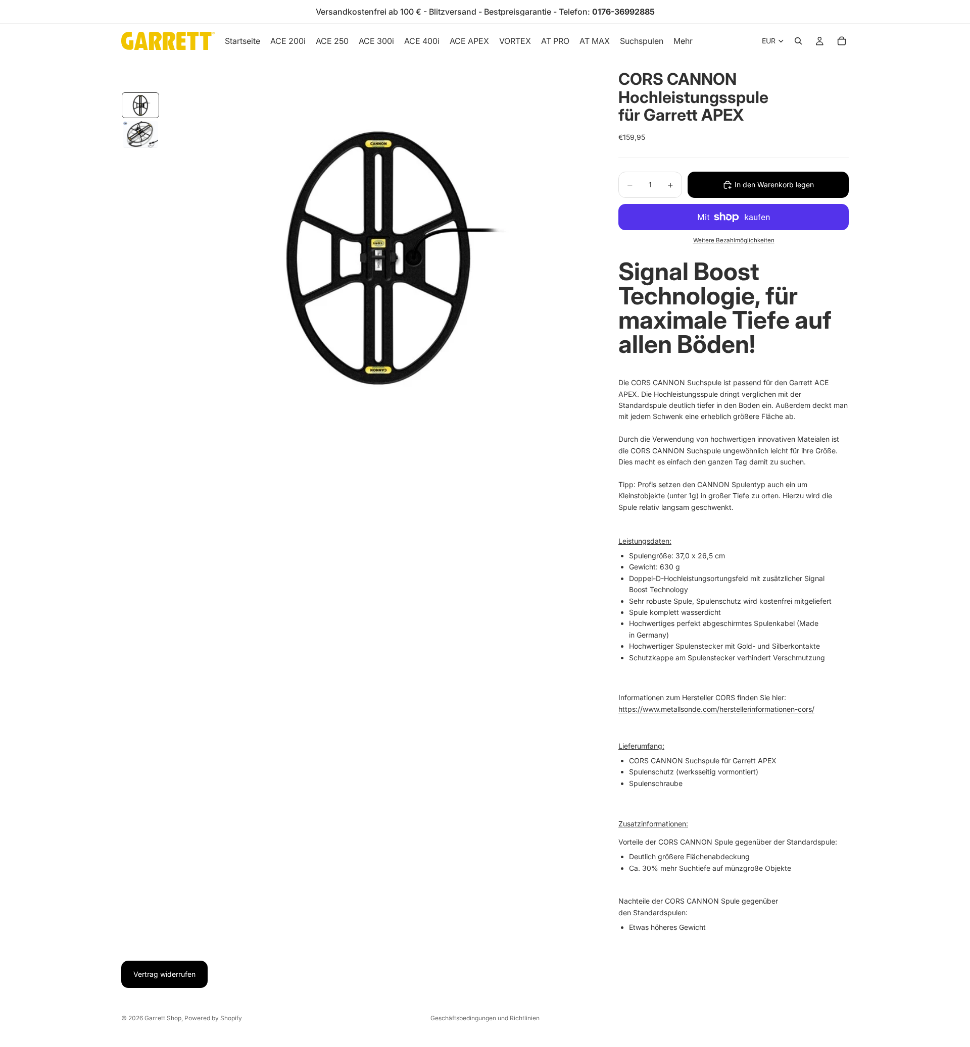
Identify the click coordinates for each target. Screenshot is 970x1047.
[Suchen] (798, 41)
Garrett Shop (162, 1018)
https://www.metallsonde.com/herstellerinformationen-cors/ (716, 709)
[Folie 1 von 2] (140, 105)
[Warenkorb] (842, 41)
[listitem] (683, 41)
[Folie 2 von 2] (140, 134)
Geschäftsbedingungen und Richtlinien (485, 1018)
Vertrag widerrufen (164, 974)
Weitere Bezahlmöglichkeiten (733, 240)
